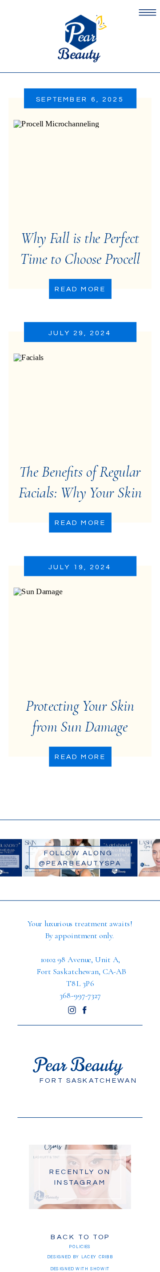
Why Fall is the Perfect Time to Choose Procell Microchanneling (80, 259)
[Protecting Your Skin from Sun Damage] (79, 637)
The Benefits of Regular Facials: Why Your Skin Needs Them (80, 493)
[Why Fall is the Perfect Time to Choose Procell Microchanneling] (79, 169)
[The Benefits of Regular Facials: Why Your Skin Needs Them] (79, 404)
